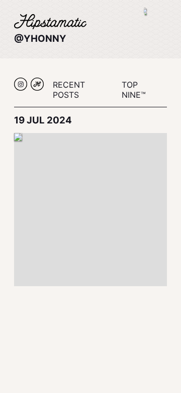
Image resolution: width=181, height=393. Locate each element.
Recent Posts (69, 90)
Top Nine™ (134, 90)
